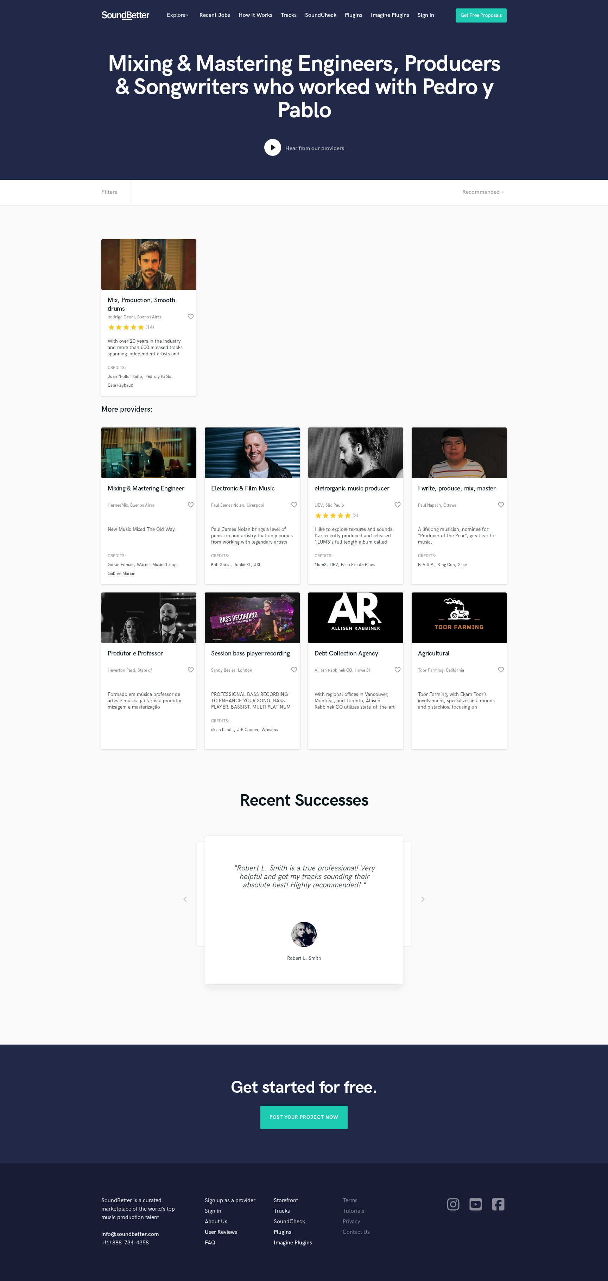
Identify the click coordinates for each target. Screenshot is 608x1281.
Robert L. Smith (304, 958)
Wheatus (269, 730)
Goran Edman (121, 564)
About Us (216, 1221)
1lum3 (321, 564)
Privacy (351, 1221)
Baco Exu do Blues (358, 564)
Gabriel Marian (121, 573)
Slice (462, 564)
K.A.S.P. (426, 564)
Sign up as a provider (230, 1200)
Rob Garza (220, 564)
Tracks (289, 15)
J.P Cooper (247, 730)
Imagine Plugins (390, 15)
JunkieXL (242, 564)
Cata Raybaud (120, 385)
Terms (350, 1200)
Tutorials (353, 1211)
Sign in (426, 15)
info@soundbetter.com (130, 1234)
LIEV (334, 564)
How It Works (255, 15)
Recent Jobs (215, 15)
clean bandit (222, 730)
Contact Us (356, 1232)
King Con (446, 564)
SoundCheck (320, 15)
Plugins (353, 15)
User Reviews (221, 1232)
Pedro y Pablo (158, 376)
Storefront (286, 1200)
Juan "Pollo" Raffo (125, 376)
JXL (257, 564)
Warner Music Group (157, 564)
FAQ (210, 1242)
